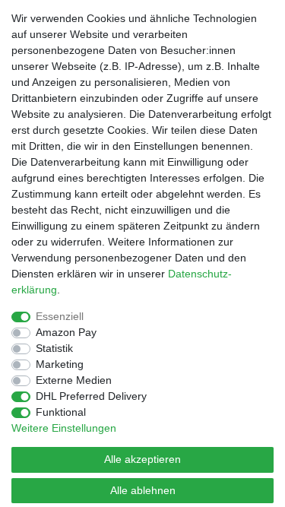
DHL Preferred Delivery (91, 396)
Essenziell (60, 316)
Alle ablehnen (143, 490)
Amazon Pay (66, 332)
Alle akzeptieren (142, 459)
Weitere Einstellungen (63, 428)
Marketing (60, 364)
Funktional (61, 412)
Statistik (54, 348)
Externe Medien (74, 380)
